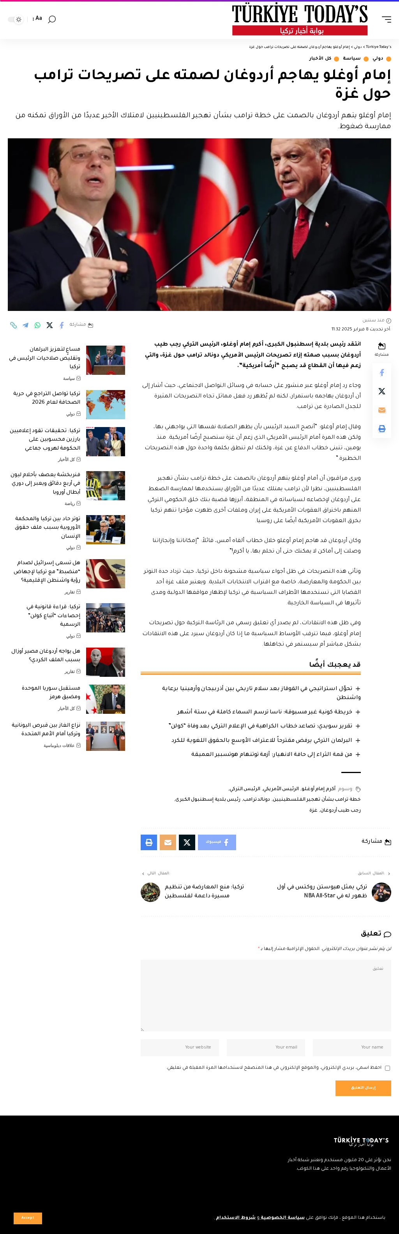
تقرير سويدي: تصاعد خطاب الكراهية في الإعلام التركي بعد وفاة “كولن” (260, 727)
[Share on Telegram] (25, 325)
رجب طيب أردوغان (340, 811)
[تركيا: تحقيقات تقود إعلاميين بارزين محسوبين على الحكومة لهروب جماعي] (105, 441)
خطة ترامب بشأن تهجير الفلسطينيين (317, 800)
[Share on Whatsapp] (37, 325)
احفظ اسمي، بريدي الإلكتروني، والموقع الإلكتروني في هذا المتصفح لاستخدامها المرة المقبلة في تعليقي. (273, 1068)
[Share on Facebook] (61, 325)
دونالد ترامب (256, 800)
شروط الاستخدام (235, 1218)
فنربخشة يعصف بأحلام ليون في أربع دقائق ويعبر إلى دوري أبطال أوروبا (46, 484)
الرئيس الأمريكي (281, 789)
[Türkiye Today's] (300, 19)
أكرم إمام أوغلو (318, 789)
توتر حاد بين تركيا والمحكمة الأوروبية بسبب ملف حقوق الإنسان (48, 528)
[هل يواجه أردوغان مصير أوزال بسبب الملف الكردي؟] (105, 662)
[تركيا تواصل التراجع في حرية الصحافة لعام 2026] (105, 404)
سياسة (352, 59)
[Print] (382, 428)
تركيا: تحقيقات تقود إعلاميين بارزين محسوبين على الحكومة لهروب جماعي (45, 440)
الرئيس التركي (245, 789)
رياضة (70, 503)
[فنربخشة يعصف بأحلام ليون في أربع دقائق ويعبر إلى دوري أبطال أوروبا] (105, 485)
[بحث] (52, 19)
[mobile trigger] (384, 19)
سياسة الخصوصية (282, 1218)
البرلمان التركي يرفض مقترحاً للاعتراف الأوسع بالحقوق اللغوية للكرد (261, 741)
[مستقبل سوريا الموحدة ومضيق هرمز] (105, 699)
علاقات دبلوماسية (59, 745)
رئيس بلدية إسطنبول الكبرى (207, 800)
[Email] (382, 410)
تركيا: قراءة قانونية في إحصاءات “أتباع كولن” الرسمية (53, 616)
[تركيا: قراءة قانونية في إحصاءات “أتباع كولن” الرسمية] (105, 617)
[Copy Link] (13, 325)
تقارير (70, 592)
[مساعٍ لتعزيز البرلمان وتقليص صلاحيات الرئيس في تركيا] (105, 360)
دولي (378, 59)
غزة (313, 811)
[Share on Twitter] (49, 325)
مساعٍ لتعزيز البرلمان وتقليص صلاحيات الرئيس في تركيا (45, 358)
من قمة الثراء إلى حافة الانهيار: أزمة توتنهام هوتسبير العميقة (271, 755)
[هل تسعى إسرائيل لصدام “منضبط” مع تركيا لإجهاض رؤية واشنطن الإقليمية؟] (105, 573)
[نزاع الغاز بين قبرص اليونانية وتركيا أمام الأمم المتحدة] (105, 736)
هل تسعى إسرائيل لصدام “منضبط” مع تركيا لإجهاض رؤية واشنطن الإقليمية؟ (47, 572)
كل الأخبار (320, 59)
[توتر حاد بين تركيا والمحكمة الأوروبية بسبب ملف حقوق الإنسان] (105, 529)
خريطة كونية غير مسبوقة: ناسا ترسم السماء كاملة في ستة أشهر (264, 713)
